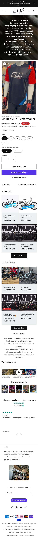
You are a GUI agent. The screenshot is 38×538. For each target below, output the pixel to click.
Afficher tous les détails (26, 184)
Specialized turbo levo (10, 287)
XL (30, 138)
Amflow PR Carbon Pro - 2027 (10, 216)
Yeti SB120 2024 (25, 287)
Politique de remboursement (23, 526)
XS (4, 138)
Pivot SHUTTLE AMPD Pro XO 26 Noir (27, 245)
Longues (7, 151)
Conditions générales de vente (14, 535)
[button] (4, 11)
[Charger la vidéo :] (19, 372)
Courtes (17, 151)
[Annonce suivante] (34, 3)
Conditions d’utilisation (28, 529)
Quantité (4, 155)
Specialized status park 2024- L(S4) (27, 315)
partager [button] (7, 184)
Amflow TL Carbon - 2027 (27, 216)
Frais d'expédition (14, 126)
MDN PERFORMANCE (12, 523)
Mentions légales (29, 535)
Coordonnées (27, 532)
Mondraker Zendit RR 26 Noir (10, 245)
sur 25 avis (18, 406)
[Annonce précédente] (4, 3)
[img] (19, 402)
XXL (5, 143)
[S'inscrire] (30, 493)
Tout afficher (19, 256)
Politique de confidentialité (12, 529)
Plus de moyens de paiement (19, 177)
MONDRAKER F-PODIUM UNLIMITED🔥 (10, 315)
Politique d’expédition (15, 532)
